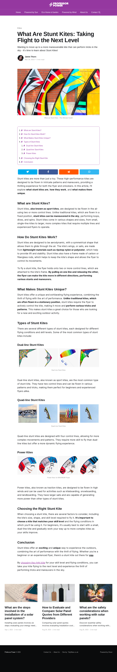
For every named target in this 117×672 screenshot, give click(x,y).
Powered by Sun (31, 12)
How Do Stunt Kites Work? (34, 134)
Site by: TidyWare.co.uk (70, 652)
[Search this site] (99, 12)
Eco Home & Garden (50, 12)
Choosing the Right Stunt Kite (36, 158)
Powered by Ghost (106, 652)
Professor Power (10, 652)
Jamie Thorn (30, 57)
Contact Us (47, 652)
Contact (94, 12)
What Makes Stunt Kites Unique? (37, 138)
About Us (84, 12)
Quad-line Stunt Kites (34, 150)
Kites (19, 28)
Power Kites (31, 153)
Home (18, 12)
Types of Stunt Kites (32, 142)
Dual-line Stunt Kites (34, 146)
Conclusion (28, 162)
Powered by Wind (69, 12)
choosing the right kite (33, 562)
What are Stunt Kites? (32, 130)
